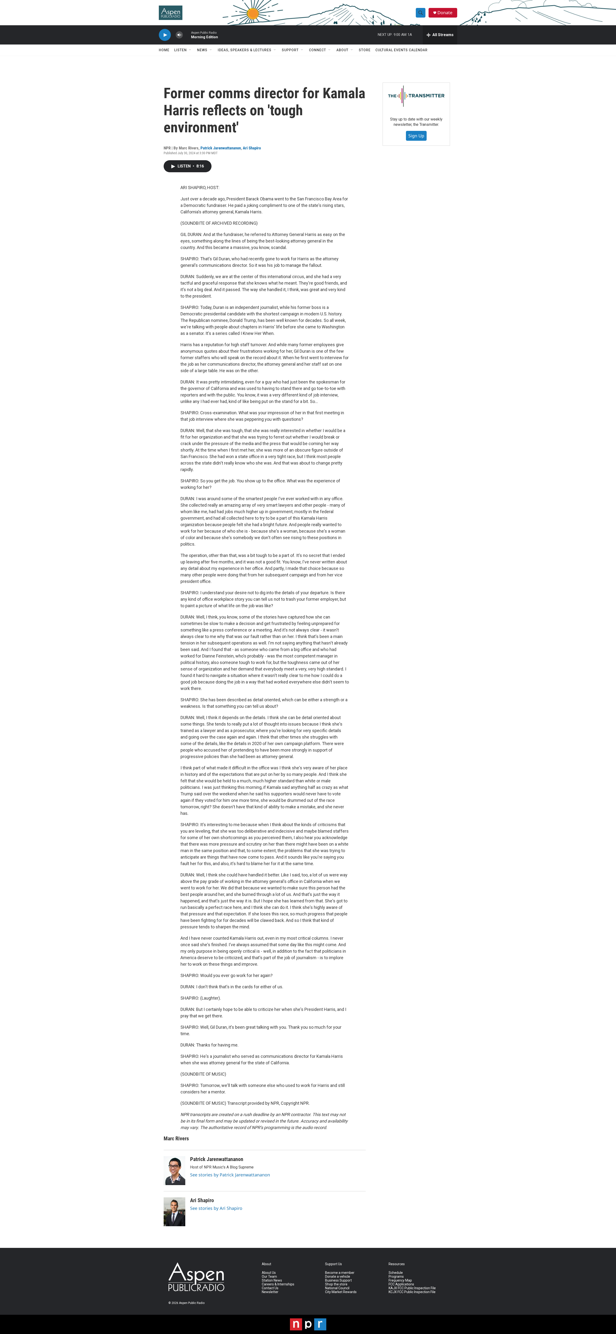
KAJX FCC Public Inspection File (412, 1288)
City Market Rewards (341, 1292)
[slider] (187, 34)
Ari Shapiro (252, 148)
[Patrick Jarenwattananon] (174, 1170)
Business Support (338, 1280)
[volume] (179, 35)
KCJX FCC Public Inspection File (412, 1292)
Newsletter (270, 1292)
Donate (444, 12)
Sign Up (416, 136)
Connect (317, 50)
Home (164, 50)
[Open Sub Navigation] (190, 50)
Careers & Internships (278, 1284)
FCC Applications (401, 1284)
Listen (180, 50)
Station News (272, 1280)
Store (365, 50)
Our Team (269, 1276)
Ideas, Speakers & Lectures (244, 50)
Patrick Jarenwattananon (220, 148)
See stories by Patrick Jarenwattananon (230, 1175)
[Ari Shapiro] (174, 1211)
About (342, 50)
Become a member (339, 1273)
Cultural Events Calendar (401, 50)
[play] (165, 35)
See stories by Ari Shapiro (216, 1208)
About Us (269, 1273)
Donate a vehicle (337, 1276)
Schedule (396, 1273)
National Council (337, 1288)
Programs (396, 1276)
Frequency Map (400, 1280)
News (202, 50)
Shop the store (336, 1284)
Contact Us (270, 1288)
